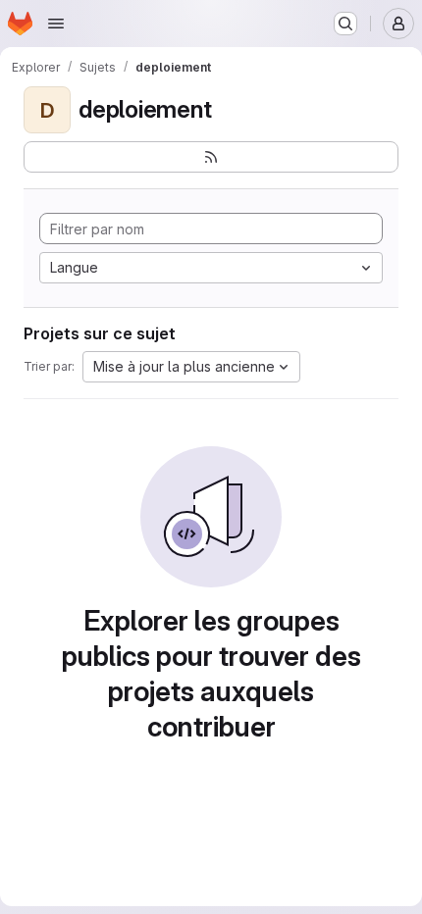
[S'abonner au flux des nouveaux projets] (211, 157)
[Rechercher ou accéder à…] (345, 23)
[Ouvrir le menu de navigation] (56, 23)
